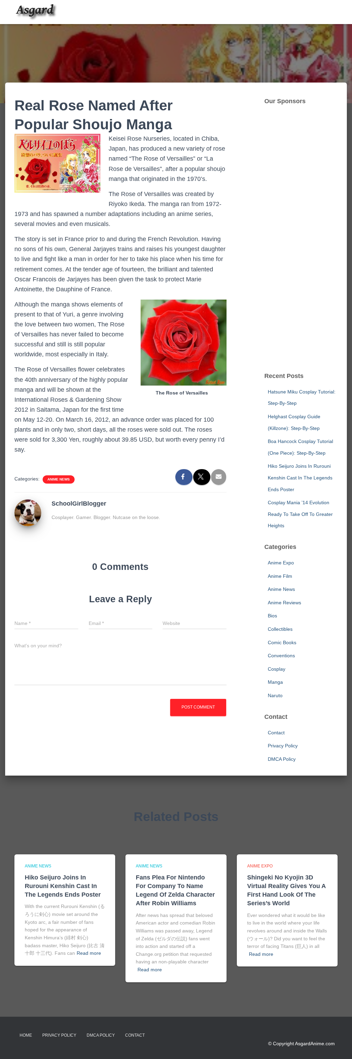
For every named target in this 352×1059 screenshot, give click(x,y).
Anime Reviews (284, 602)
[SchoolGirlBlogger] (27, 512)
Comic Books (282, 642)
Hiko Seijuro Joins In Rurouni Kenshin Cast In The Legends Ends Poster (300, 477)
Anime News (58, 479)
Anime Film (280, 576)
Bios (272, 615)
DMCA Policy (282, 759)
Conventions (281, 655)
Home (26, 1035)
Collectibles (280, 629)
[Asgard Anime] (36, 12)
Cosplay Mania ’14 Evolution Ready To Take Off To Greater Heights (300, 514)
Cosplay (276, 669)
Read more (89, 953)
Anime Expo (281, 562)
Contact (276, 732)
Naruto (275, 695)
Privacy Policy (283, 745)
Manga (275, 682)
